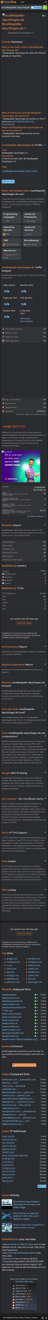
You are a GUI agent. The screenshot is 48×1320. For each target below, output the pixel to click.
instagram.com (35, 962)
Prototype (31, 221)
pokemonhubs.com (10, 1004)
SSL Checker (24, 798)
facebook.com (13, 962)
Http (24, 861)
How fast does (24, 711)
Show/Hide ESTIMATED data (20, 1244)
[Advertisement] (24, 85)
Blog (21, 1317)
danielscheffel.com (10, 1026)
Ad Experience (24, 646)
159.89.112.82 (8, 1152)
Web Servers (9, 250)
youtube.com (34, 958)
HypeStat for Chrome (26, 1065)
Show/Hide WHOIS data (18, 1253)
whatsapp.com (35, 982)
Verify (24, 832)
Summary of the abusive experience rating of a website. (22, 670)
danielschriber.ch (10, 1023)
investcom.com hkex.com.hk (16, 1105)
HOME (22, 2)
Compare (37, 7)
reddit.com (33, 969)
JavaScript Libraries (29, 228)
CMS (5, 240)
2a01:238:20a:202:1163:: (23, 121)
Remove (11, 1258)
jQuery (29, 234)
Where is (24, 684)
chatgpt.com (13, 975)
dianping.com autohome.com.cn (18, 1102)
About (35, 1317)
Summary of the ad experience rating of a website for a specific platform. (23, 653)
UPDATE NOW (24, 623)
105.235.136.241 (9, 1140)
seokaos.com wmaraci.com (16, 1095)
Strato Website (12, 244)
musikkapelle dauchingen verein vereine (20, 171)
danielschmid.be (9, 995)
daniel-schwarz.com (11, 1030)
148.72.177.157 (8, 1171)
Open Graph (32, 244)
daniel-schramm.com (11, 1017)
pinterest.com (13, 982)
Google (24, 772)
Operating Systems (8, 228)
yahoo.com (33, 975)
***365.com (7, 1010)
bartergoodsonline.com (13, 1033)
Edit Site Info (8, 181)
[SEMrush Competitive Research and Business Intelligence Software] (13, 426)
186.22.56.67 (8, 1181)
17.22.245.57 (8, 1162)
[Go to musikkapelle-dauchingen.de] (25, 28)
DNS (24, 889)
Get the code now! (24, 1281)
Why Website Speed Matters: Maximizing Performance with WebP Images (26, 1204)
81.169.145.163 (8, 124)
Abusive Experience (24, 664)
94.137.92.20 (7, 1165)
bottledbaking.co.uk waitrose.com (19, 1118)
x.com (9, 965)
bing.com (11, 972)
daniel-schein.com (10, 1020)
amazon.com (34, 965)
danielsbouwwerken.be (12, 1001)
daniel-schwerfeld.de (11, 1014)
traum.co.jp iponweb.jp (13, 1086)
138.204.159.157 (9, 1149)
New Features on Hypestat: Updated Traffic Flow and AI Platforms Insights (26, 1216)
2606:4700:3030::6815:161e (15, 1155)
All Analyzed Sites (10, 1317)
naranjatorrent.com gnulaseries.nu (19, 1111)
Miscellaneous (31, 240)
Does (24, 735)
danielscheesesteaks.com (14, 1007)
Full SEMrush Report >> (36, 516)
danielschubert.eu (10, 1036)
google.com (12, 958)
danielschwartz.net (11, 998)
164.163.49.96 (8, 1143)
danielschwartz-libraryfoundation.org (19, 1039)
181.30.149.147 (8, 1175)
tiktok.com (11, 969)
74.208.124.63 (8, 1168)
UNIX (8, 234)
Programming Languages (10, 215)
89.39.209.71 (7, 1178)
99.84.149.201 (8, 1136)
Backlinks (11, 525)
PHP (7, 221)
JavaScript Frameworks (30, 215)
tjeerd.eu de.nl (10, 1083)
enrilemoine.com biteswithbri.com (19, 1079)
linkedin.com (33, 972)
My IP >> (42, 1186)
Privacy (28, 1317)
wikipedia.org (12, 979)
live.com (32, 979)
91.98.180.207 (8, 1159)
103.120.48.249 (9, 1146)
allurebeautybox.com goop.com (18, 1092)
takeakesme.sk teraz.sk (14, 1114)
